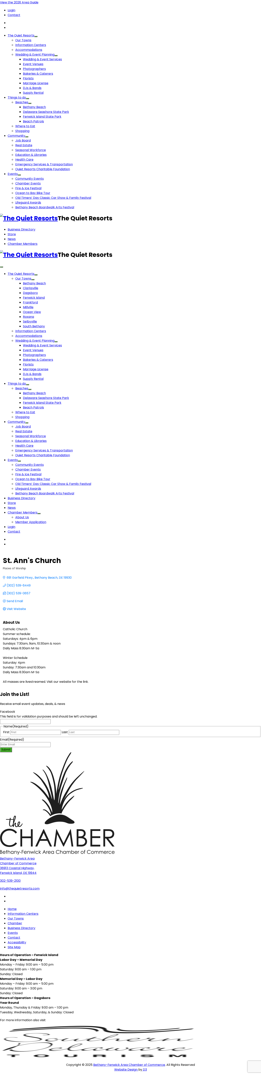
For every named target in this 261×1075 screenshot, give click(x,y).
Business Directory (21, 229)
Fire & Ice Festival (28, 188)
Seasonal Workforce (30, 150)
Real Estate (23, 145)
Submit (6, 749)
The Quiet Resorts (21, 35)
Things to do (17, 97)
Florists (28, 78)
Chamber (15, 923)
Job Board (23, 140)
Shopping (22, 131)
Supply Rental (33, 93)
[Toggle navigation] (1, 267)
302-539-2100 (10, 880)
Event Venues (33, 64)
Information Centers (30, 45)
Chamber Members (22, 244)
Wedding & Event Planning (34, 54)
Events (13, 174)
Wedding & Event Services (42, 59)
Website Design (126, 1069)
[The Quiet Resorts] (29, 218)
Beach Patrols (33, 121)
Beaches (21, 102)
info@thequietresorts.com (20, 888)
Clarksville (30, 288)
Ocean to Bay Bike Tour (32, 193)
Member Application (30, 522)
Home (12, 909)
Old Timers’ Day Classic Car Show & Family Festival (53, 198)
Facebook (7, 711)
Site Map (14, 947)
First (6, 732)
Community (16, 135)
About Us (22, 517)
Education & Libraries (31, 155)
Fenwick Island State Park (42, 116)
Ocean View (32, 312)
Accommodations (28, 50)
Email (12, 739)
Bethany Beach (34, 107)
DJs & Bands (32, 88)
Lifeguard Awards (28, 202)
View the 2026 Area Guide (19, 2)
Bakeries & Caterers (38, 73)
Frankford (30, 302)
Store (12, 234)
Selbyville (30, 321)
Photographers (34, 69)
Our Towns (23, 40)
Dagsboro (30, 293)
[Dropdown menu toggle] (35, 36)
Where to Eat (25, 126)
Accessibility (17, 942)
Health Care (24, 159)
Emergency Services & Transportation (44, 164)
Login (11, 10)
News (12, 239)
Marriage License (35, 83)
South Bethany (34, 326)
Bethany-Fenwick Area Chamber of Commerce (129, 1065)
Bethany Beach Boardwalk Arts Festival (44, 207)
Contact (14, 15)
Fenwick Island (34, 297)
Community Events (29, 178)
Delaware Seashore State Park (46, 112)
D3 (144, 1069)
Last (65, 732)
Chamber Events (28, 183)
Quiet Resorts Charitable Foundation (42, 169)
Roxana (28, 317)
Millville (28, 307)
